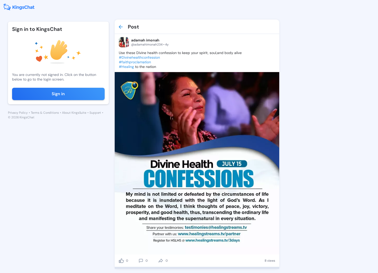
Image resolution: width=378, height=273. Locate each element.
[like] (121, 260)
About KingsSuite (74, 113)
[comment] (140, 260)
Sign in (58, 93)
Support (95, 113)
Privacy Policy (18, 113)
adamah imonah (145, 40)
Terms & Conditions (45, 113)
